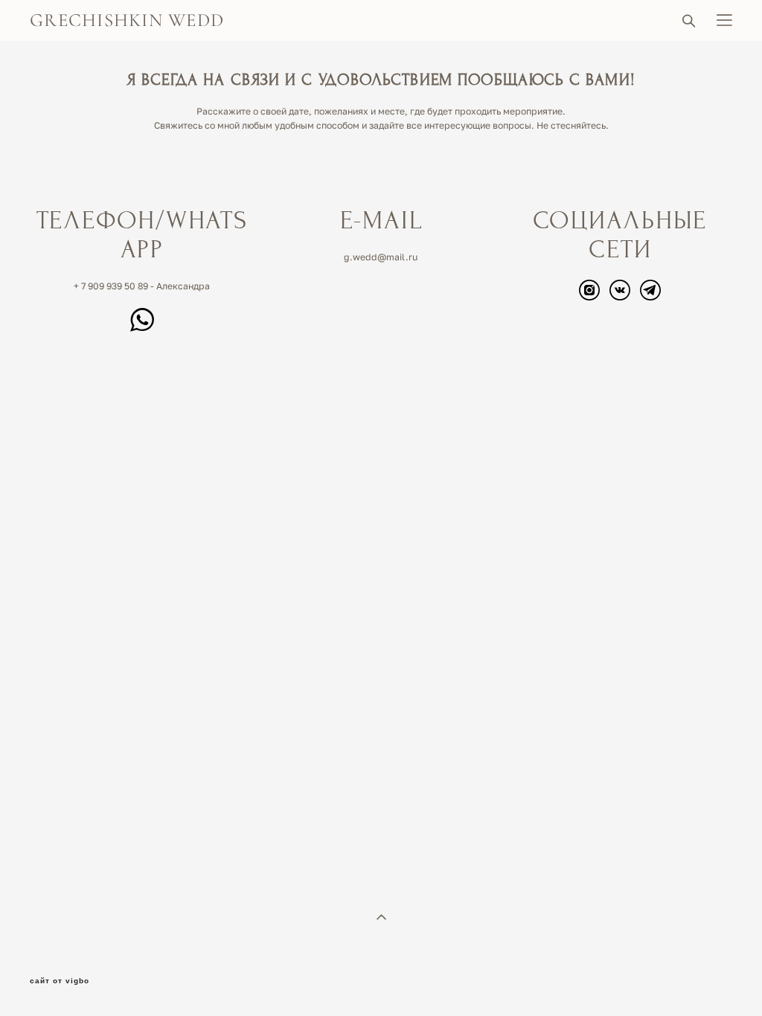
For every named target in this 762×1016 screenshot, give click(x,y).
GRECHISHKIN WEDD (127, 20)
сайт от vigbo (59, 981)
